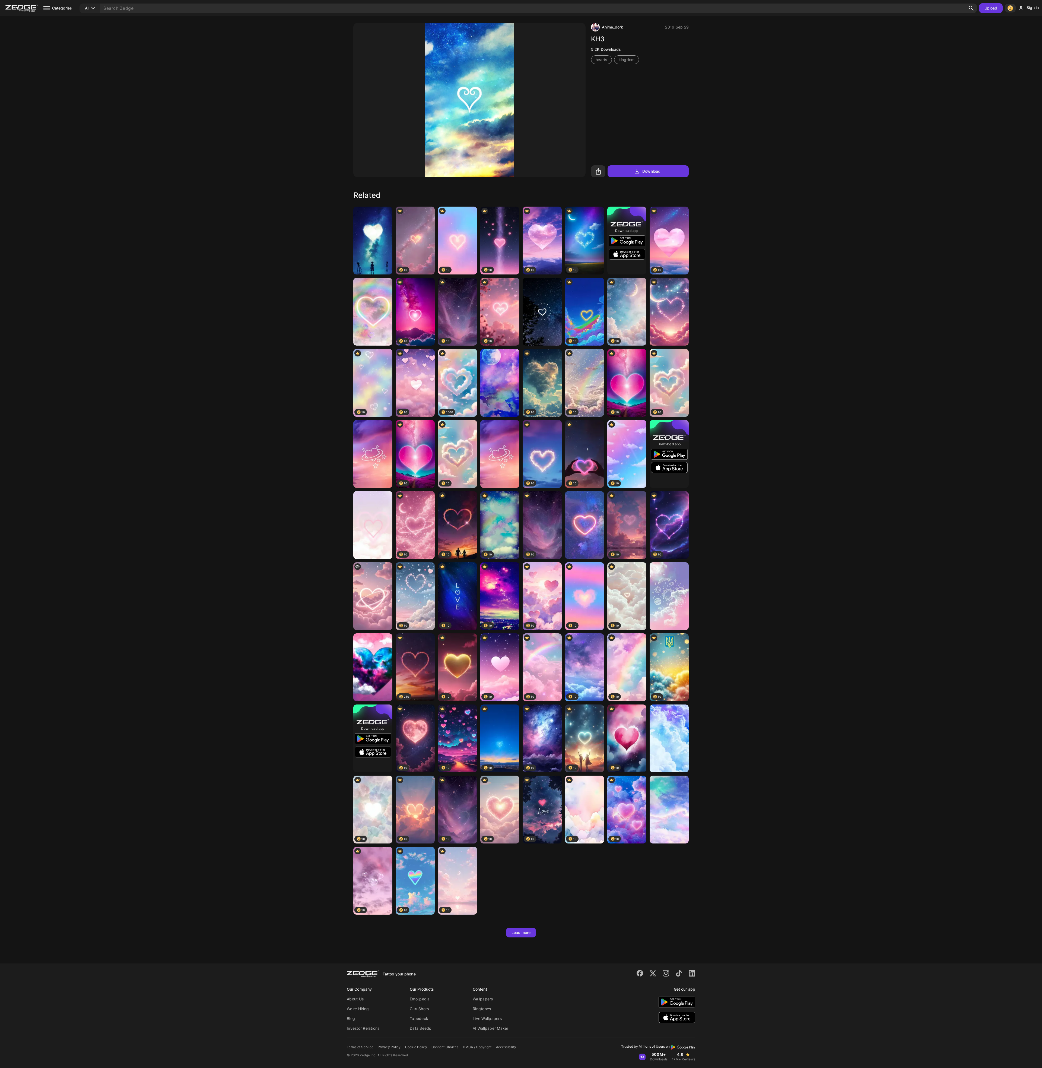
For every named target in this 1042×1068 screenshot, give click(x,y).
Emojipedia (420, 999)
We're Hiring (358, 1008)
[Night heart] (542, 312)
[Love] (372, 525)
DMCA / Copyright (477, 1047)
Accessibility (506, 1047)
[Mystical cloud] (669, 809)
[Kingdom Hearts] (372, 240)
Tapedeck (419, 1018)
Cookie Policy (416, 1047)
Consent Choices (445, 1047)
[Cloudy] (669, 738)
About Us (355, 999)
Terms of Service (360, 1047)
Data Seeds (420, 1028)
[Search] (971, 8)
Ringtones (482, 1008)
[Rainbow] (372, 312)
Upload (990, 8)
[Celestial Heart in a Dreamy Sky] (669, 312)
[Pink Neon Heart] (584, 525)
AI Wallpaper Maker (491, 1028)
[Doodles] (669, 596)
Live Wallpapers (487, 1018)
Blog (351, 1018)
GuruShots (419, 1008)
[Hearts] (372, 667)
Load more (521, 932)
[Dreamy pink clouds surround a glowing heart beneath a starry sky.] (372, 596)
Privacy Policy (389, 1047)
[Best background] (499, 383)
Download (651, 171)
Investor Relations (363, 1028)
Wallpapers (483, 999)
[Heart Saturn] (372, 454)
